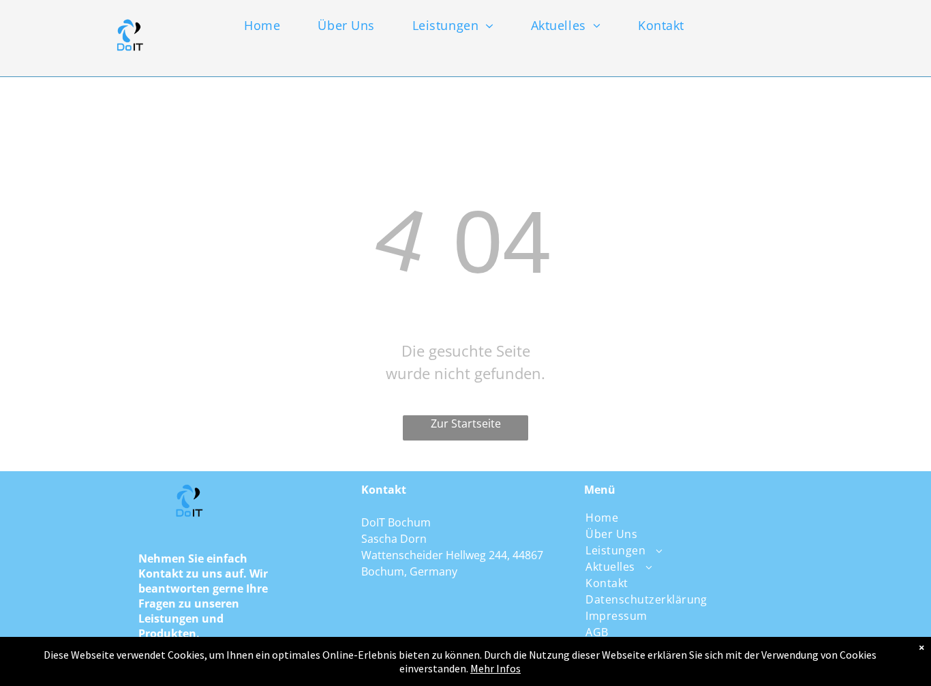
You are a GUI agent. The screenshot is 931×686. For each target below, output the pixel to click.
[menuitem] (273, 25)
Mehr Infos (495, 668)
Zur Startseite (466, 423)
